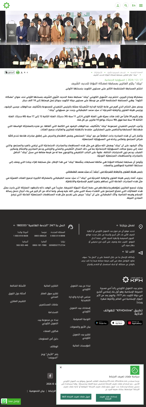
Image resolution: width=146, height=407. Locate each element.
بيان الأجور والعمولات (80, 327)
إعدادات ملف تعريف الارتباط (108, 398)
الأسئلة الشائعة (18, 286)
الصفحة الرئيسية (136, 72)
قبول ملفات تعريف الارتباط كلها (76, 396)
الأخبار (100, 72)
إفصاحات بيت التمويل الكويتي (80, 310)
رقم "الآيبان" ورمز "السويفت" (49, 356)
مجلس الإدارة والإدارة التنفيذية (79, 299)
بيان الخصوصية (36, 391)
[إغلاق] (61, 367)
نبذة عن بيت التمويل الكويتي (80, 287)
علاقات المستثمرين (48, 304)
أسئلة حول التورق (17, 293)
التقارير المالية (51, 286)
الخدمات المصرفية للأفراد (116, 72)
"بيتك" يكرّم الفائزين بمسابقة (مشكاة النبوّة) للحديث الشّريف (115, 75)
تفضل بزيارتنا (127, 225)
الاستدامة (53, 312)
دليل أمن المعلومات (48, 339)
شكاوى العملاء (50, 331)
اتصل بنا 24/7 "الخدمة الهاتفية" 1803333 (41, 225)
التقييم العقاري (18, 301)
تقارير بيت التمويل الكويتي (81, 336)
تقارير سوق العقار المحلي (49, 295)
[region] (100, 384)
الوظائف (54, 346)
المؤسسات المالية (81, 345)
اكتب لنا (130, 251)
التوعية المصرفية (81, 319)
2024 (96, 72)
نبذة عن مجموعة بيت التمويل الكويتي (48, 322)
